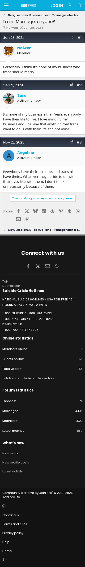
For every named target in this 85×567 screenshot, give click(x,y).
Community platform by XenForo (37, 495)
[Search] (79, 5)
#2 (79, 85)
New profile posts (15, 462)
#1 (79, 37)
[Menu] (6, 5)
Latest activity (12, 471)
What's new (13, 442)
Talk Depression (11, 283)
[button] (41, 506)
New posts (10, 453)
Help (5, 542)
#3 (79, 142)
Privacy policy (12, 533)
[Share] (72, 37)
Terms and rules (14, 524)
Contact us (10, 515)
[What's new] (70, 5)
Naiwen (12, 27)
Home (7, 551)
